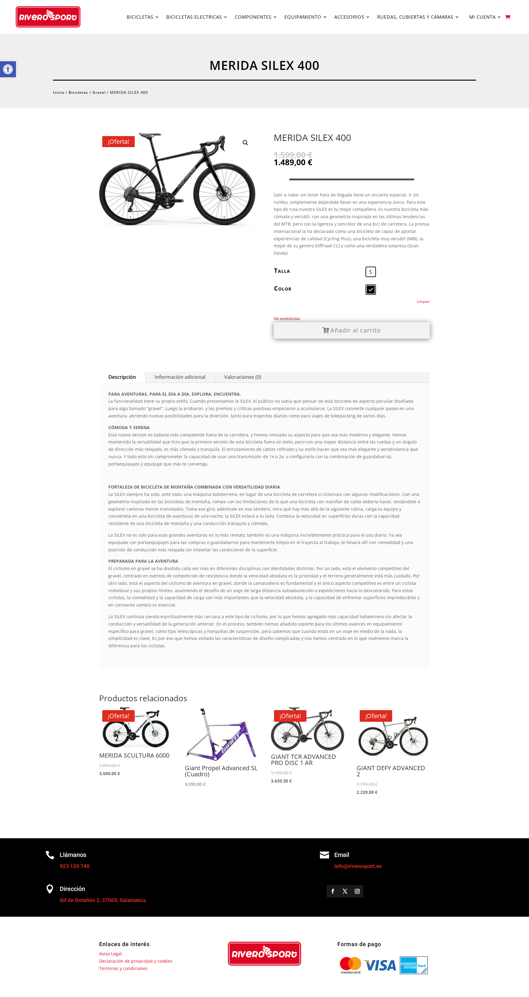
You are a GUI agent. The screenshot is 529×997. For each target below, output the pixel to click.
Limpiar (423, 301)
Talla (282, 270)
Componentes (253, 17)
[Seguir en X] (345, 891)
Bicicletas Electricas (194, 17)
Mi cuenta (481, 17)
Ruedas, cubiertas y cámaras (415, 17)
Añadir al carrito (355, 330)
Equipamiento (302, 17)
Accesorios (349, 17)
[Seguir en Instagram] (357, 891)
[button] (8, 69)
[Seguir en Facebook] (333, 891)
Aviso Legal (110, 954)
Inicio (58, 92)
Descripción (122, 377)
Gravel (99, 92)
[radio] (370, 271)
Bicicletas (140, 17)
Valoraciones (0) (242, 377)
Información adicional (180, 377)
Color (282, 288)
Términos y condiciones (123, 968)
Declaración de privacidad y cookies (135, 961)
